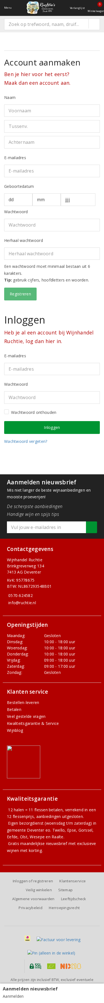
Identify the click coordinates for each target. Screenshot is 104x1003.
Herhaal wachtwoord (23, 240)
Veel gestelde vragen (26, 716)
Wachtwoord (16, 211)
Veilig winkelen (39, 889)
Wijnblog (15, 730)
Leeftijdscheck (73, 898)
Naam (10, 97)
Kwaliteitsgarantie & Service (33, 723)
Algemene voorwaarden (33, 898)
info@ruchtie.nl (22, 602)
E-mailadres (15, 157)
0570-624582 (20, 595)
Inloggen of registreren (33, 880)
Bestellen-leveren (23, 702)
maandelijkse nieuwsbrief (43, 843)
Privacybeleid (30, 907)
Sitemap (65, 889)
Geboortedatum (19, 186)
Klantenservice (72, 880)
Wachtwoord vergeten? (25, 441)
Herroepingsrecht (64, 907)
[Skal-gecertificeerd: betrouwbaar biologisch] (51, 966)
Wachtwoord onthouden (33, 412)
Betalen (14, 709)
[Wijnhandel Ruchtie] (40, 7)
